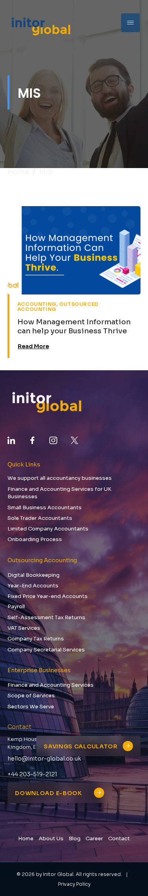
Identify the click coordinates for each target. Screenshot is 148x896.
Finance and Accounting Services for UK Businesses (59, 493)
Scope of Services (31, 695)
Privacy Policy (74, 884)
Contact (119, 838)
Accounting (36, 304)
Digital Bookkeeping (33, 575)
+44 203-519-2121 (32, 774)
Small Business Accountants (44, 507)
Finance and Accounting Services (50, 685)
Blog (75, 838)
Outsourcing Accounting (42, 560)
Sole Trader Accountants (39, 518)
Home (18, 172)
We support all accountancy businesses (59, 478)
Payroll (16, 606)
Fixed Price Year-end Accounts (47, 596)
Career (94, 838)
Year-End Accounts (32, 585)
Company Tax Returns (35, 638)
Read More (33, 346)
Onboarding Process (34, 539)
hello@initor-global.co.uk (44, 758)
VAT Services (23, 628)
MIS (45, 172)
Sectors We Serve (30, 706)
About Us (51, 838)
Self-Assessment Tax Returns (46, 617)
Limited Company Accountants (47, 528)
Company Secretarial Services (46, 649)
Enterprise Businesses (39, 670)
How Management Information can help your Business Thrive (74, 326)
